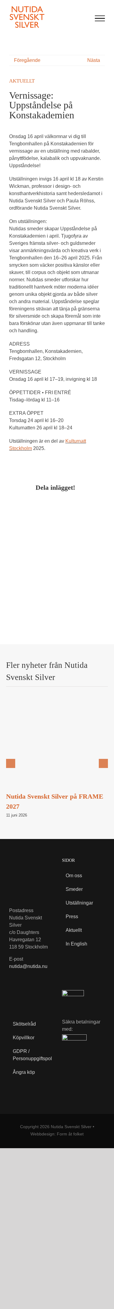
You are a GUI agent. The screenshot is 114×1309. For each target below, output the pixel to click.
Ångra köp (24, 1072)
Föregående (27, 60)
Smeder (74, 889)
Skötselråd (24, 1024)
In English (76, 943)
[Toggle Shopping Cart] (72, 18)
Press (72, 916)
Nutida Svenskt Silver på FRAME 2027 (57, 747)
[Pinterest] (62, 505)
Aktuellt (74, 930)
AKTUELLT (22, 81)
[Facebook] (14, 505)
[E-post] (86, 505)
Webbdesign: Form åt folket (57, 1133)
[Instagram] (26, 995)
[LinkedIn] (38, 505)
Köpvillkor (23, 1037)
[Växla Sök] (85, 18)
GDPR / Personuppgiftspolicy (29, 1055)
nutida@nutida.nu (28, 966)
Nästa (93, 60)
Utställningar (79, 902)
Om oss (74, 875)
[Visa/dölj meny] (100, 18)
